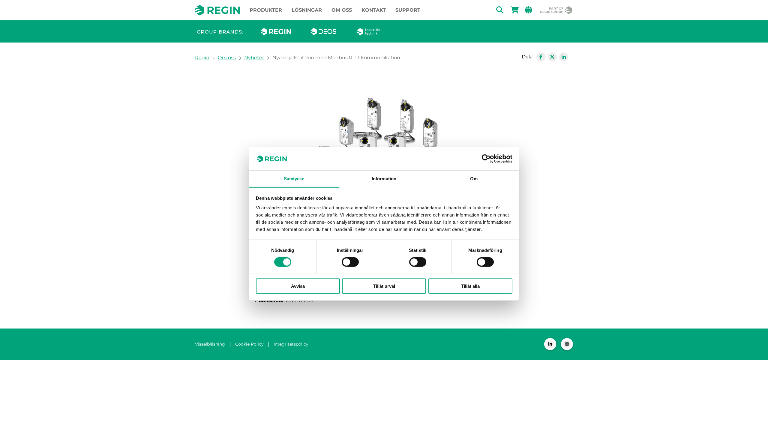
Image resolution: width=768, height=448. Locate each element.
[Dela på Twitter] (552, 56)
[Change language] (567, 344)
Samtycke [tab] (294, 178)
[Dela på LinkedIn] (563, 56)
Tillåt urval (384, 285)
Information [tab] (384, 178)
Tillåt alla (470, 285)
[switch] (350, 262)
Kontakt (374, 10)
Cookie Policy (249, 344)
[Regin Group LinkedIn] (550, 344)
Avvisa (298, 285)
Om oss (342, 10)
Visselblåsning (210, 344)
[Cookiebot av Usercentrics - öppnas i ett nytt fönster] (486, 158)
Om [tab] (474, 178)
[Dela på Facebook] (540, 56)
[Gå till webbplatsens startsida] (217, 10)
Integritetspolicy (291, 344)
